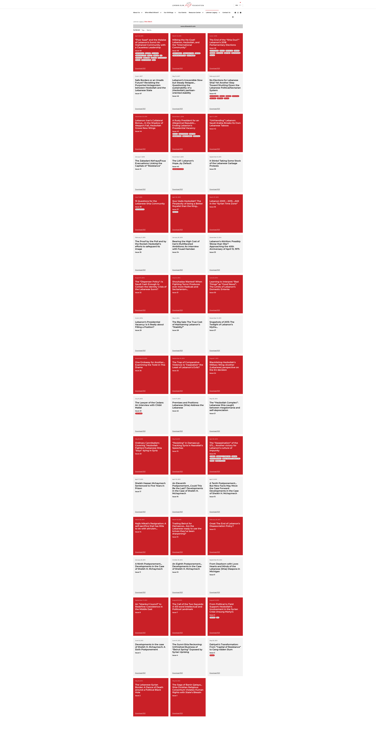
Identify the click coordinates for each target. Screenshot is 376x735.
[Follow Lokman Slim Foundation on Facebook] (235, 13)
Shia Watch (148, 21)
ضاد (236, 5)
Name (149, 30)
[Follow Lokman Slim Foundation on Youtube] (232, 17)
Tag (143, 30)
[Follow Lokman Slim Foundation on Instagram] (238, 13)
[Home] (188, 4)
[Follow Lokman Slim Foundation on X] (240, 13)
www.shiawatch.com (188, 26)
